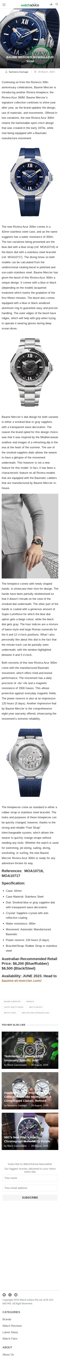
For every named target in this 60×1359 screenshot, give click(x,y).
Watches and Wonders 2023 (35, 1013)
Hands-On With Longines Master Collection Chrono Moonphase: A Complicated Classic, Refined (27, 1097)
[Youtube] (16, 1294)
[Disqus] (30, 1246)
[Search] (56, 4)
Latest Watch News (13, 1007)
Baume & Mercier (12, 1001)
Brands (30, 1001)
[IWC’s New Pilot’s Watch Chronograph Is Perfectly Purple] (30, 1131)
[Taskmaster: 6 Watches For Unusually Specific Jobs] (30, 1050)
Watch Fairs (10, 1013)
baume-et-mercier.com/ (22, 981)
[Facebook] (4, 1294)
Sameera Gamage (19, 72)
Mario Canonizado (17, 1065)
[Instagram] (10, 1294)
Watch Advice (35, 1007)
